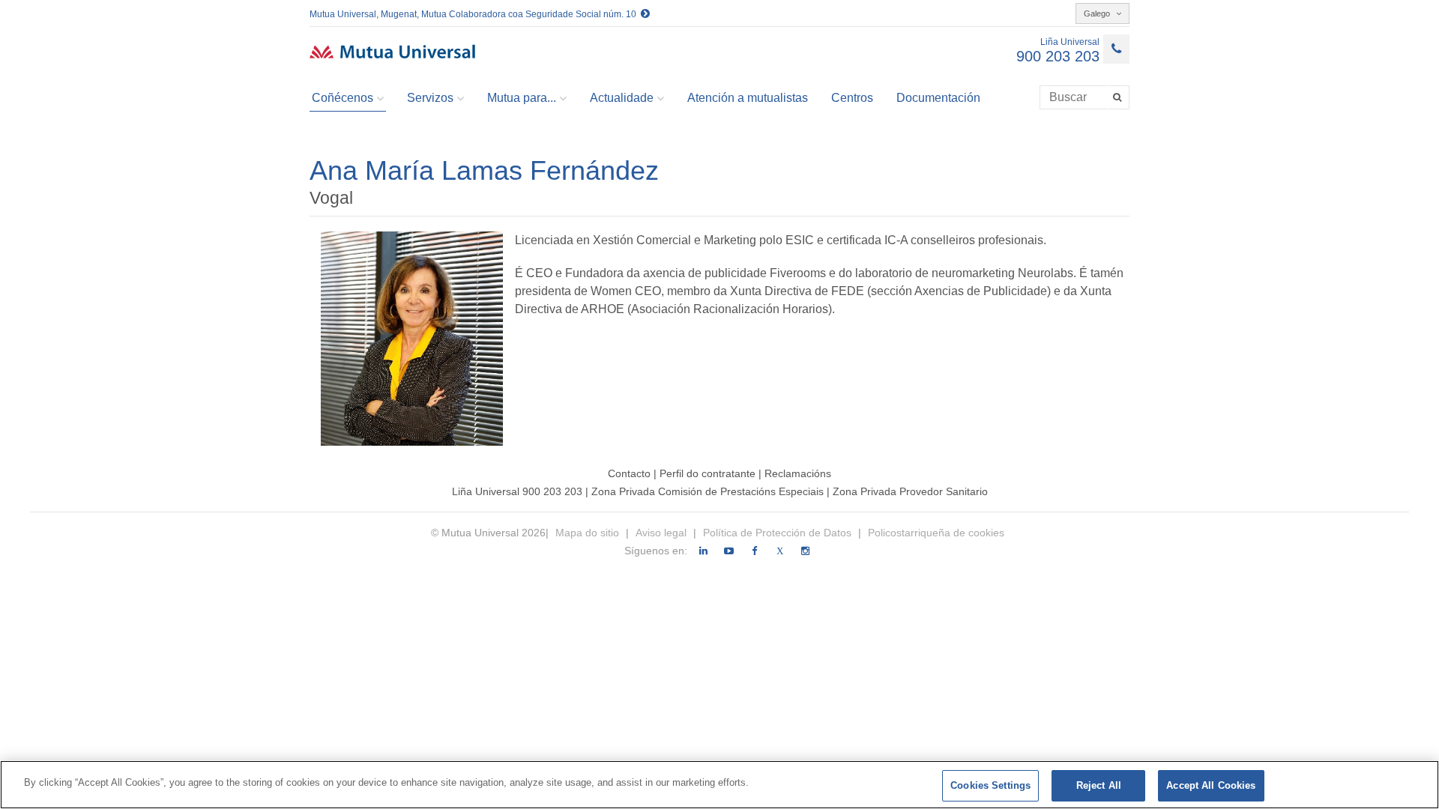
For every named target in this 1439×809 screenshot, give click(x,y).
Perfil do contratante (709, 473)
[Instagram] (805, 551)
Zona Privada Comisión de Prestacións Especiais (709, 491)
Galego (1098, 13)
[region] (719, 784)
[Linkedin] (703, 551)
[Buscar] (1118, 97)
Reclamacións (797, 473)
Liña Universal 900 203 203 (517, 491)
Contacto (629, 473)
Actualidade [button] (622, 97)
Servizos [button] (430, 97)
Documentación (938, 97)
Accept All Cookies (1210, 785)
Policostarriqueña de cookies (936, 533)
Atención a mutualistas (747, 97)
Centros (852, 97)
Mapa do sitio (588, 533)
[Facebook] (754, 551)
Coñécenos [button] (342, 97)
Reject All (1098, 785)
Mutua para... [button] (521, 97)
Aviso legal (661, 533)
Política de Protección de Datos (777, 533)
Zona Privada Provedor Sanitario (910, 491)
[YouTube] (729, 551)
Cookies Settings (990, 785)
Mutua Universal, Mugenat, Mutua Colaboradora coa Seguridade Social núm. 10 (475, 14)
